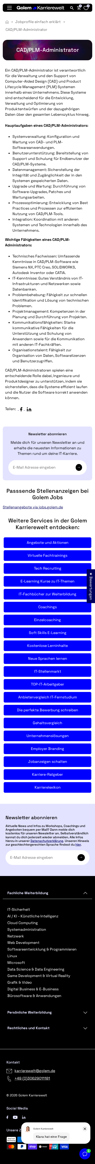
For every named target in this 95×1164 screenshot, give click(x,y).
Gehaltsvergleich (47, 722)
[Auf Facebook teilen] (22, 408)
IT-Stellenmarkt (47, 671)
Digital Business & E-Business (33, 989)
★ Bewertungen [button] (91, 586)
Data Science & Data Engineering (35, 969)
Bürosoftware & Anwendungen (34, 995)
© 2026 (26, 1095)
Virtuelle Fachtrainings (47, 555)
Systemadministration (26, 929)
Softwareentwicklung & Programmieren (42, 949)
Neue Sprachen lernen (47, 658)
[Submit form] (81, 857)
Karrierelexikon (48, 787)
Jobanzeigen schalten (47, 761)
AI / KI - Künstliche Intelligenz (32, 916)
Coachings (47, 607)
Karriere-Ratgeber (47, 774)
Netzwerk (15, 936)
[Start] (7, 21)
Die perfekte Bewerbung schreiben (47, 710)
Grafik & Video (19, 982)
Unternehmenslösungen (48, 735)
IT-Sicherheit (18, 909)
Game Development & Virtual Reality (38, 975)
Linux (12, 956)
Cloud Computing (22, 922)
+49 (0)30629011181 (32, 1078)
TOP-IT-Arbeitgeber (47, 684)
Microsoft (16, 962)
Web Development (23, 942)
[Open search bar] (72, 8)
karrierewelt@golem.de (35, 1070)
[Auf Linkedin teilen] (30, 408)
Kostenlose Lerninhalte (47, 645)
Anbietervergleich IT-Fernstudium (47, 697)
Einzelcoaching (47, 619)
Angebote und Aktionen (47, 542)
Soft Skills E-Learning (47, 632)
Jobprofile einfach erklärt (38, 21)
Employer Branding (47, 748)
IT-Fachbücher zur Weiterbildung (47, 594)
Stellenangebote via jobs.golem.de (33, 507)
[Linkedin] (24, 1117)
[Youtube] (15, 1117)
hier (78, 845)
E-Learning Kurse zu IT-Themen (47, 581)
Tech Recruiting (47, 568)
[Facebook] (7, 1117)
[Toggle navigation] (9, 8)
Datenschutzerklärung (46, 841)
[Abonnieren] (79, 467)
